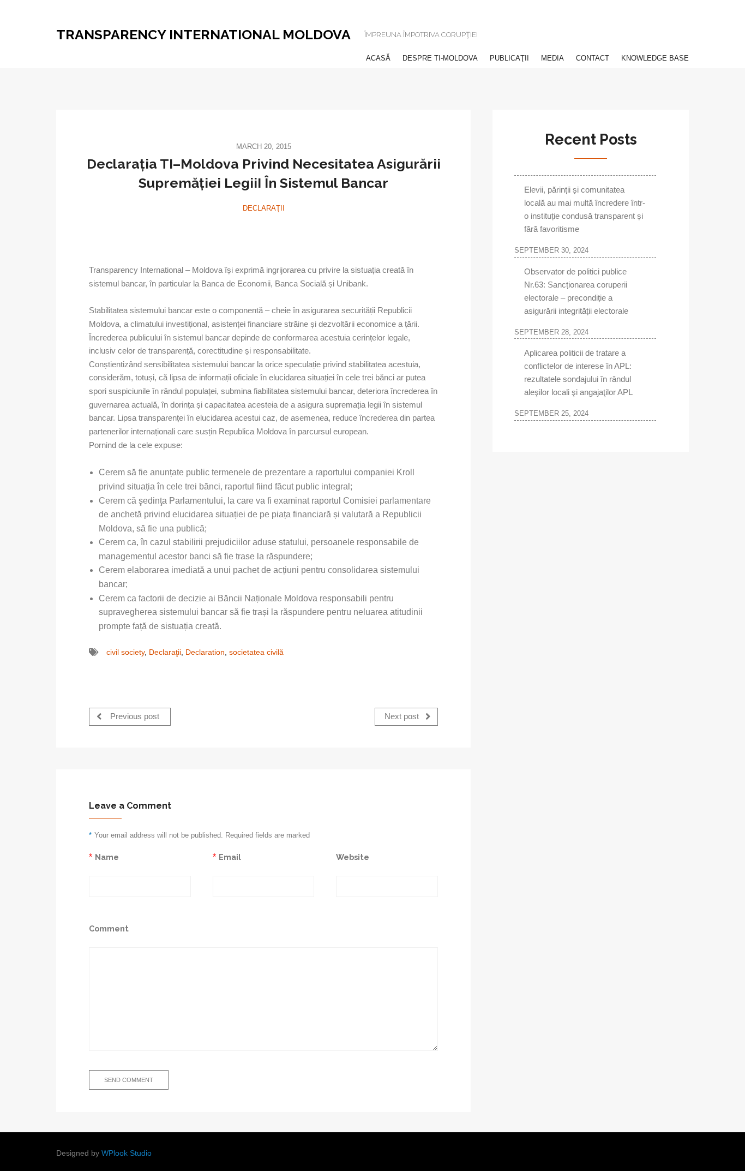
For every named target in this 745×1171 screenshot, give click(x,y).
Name (107, 857)
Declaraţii (264, 208)
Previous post (133, 716)
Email (230, 857)
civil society (125, 652)
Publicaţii (509, 58)
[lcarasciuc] (263, 233)
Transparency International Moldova (203, 34)
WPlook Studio (126, 1153)
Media (552, 58)
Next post (402, 716)
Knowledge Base (655, 58)
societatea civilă (256, 652)
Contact (592, 58)
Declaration (205, 652)
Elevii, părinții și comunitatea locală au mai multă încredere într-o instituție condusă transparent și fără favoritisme (584, 209)
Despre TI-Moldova (440, 58)
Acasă (378, 58)
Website (352, 857)
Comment (109, 928)
